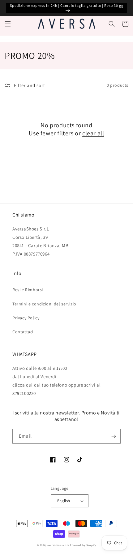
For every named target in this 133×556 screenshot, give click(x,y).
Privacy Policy (25, 318)
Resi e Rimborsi (27, 289)
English (63, 500)
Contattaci (22, 332)
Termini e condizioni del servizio (44, 304)
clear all (93, 133)
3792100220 (24, 393)
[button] (8, 24)
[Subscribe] (113, 436)
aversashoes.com (58, 545)
